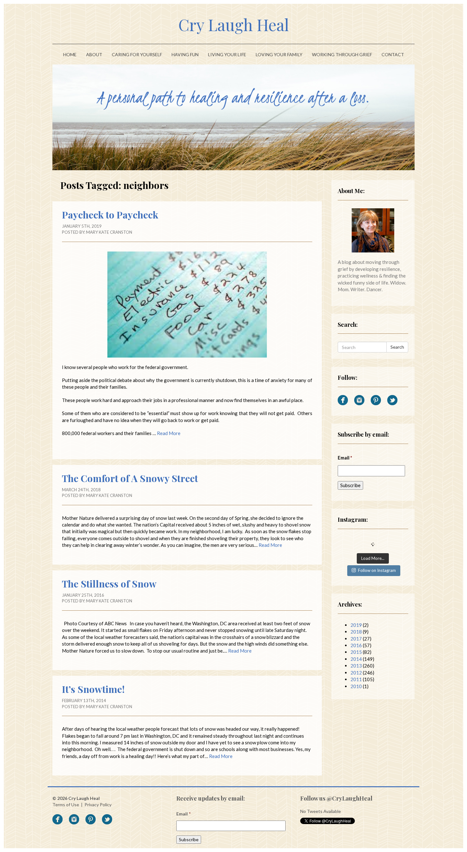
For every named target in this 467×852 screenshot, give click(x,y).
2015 (356, 652)
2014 (356, 659)
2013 (356, 665)
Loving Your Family (279, 54)
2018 (356, 631)
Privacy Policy (98, 804)
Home (70, 54)
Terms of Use (65, 804)
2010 (356, 686)
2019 (356, 625)
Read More (168, 433)
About (94, 54)
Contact (393, 54)
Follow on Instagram (377, 570)
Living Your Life (227, 54)
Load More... (372, 558)
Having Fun (185, 54)
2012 (356, 672)
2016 (356, 645)
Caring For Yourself (137, 54)
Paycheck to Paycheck (110, 214)
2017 (356, 638)
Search (397, 347)
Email (345, 457)
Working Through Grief (342, 54)
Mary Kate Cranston (109, 232)
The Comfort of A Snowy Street (130, 478)
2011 (356, 679)
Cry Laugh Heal (233, 24)
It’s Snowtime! (93, 689)
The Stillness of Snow (109, 583)
